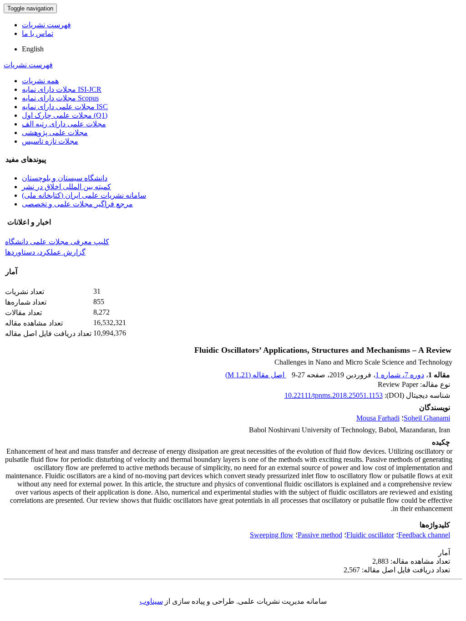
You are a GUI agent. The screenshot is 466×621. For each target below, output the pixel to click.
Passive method (320, 535)
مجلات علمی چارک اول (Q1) (64, 115)
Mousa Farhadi (378, 418)
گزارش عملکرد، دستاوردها (45, 252)
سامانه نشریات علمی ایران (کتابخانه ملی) (84, 195)
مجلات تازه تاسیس (50, 141)
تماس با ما (37, 33)
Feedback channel (424, 535)
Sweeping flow (272, 535)
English (33, 49)
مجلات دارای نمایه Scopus (60, 98)
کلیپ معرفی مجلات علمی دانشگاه (57, 241)
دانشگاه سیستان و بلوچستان (64, 178)
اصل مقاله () (255, 375)
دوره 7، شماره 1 (399, 375)
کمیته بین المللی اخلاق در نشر (66, 186)
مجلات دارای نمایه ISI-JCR (61, 89)
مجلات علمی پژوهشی (55, 132)
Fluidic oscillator (370, 535)
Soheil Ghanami (427, 418)
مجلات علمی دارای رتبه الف (64, 124)
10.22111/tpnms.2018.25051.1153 (333, 395)
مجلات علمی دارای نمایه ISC (65, 106)
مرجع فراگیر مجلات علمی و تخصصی (77, 204)
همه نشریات (40, 81)
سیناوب (151, 601)
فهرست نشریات (46, 25)
